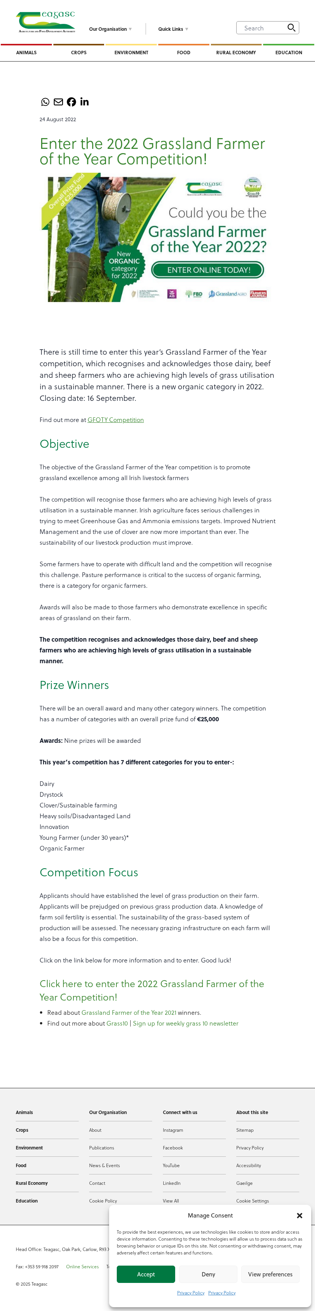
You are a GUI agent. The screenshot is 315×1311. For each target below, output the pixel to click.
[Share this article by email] (58, 102)
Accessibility (248, 1165)
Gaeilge (244, 1182)
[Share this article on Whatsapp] (45, 102)
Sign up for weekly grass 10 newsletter (186, 1023)
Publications (101, 1147)
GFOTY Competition (116, 419)
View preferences (270, 1274)
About (95, 1129)
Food (184, 52)
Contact (97, 1182)
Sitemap (245, 1129)
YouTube (171, 1165)
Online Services (82, 1266)
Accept (146, 1274)
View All (171, 1200)
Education (288, 52)
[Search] (291, 27)
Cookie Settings (252, 1200)
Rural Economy (236, 52)
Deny (208, 1274)
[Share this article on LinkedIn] (84, 102)
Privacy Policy (190, 1292)
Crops (78, 52)
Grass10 (117, 1023)
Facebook (173, 1147)
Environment (131, 52)
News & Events (104, 1165)
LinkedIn (172, 1182)
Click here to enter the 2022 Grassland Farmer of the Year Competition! (152, 990)
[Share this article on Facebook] (71, 102)
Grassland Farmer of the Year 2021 (128, 1012)
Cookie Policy (103, 1200)
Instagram (173, 1129)
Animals (26, 52)
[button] (299, 1215)
